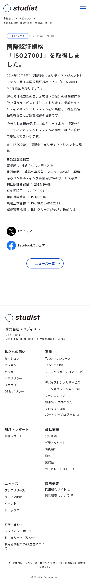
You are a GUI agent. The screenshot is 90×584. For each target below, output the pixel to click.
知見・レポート (17, 429)
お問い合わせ (14, 524)
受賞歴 (49, 462)
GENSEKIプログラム (58, 402)
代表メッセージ (55, 443)
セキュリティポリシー (20, 538)
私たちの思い (15, 351)
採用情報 (52, 483)
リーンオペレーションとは (62, 389)
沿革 (48, 456)
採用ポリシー (13, 385)
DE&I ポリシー (14, 392)
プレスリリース (15, 490)
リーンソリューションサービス (64, 374)
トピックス (12, 510)
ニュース (11, 483)
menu (83, 8)
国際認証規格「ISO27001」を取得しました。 (29, 23)
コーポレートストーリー (61, 469)
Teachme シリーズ (58, 359)
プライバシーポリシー (20, 531)
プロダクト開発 (55, 409)
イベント (10, 504)
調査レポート (13, 436)
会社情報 (52, 429)
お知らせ (9, 18)
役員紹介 (51, 449)
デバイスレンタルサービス (62, 382)
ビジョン (10, 365)
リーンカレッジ (55, 396)
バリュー (10, 372)
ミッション (12, 359)
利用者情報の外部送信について (25, 546)
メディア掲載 (13, 497)
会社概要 (51, 436)
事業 (48, 351)
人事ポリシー (13, 378)
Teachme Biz (54, 365)
